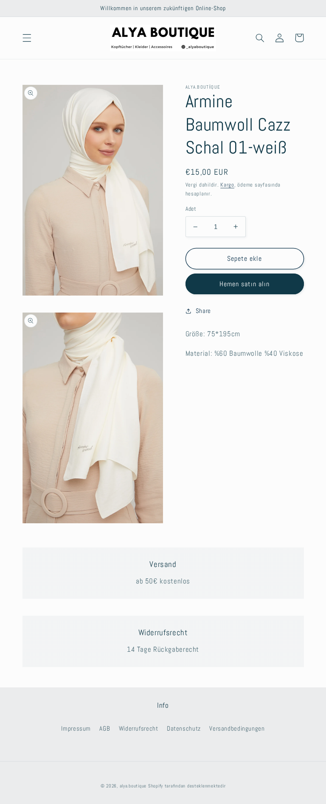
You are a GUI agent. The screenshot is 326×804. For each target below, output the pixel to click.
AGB (104, 728)
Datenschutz (184, 728)
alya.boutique (133, 786)
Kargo (227, 184)
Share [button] (203, 311)
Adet (191, 208)
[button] (27, 37)
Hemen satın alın (244, 284)
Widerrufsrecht (138, 728)
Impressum (76, 728)
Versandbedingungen (236, 728)
